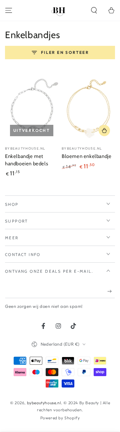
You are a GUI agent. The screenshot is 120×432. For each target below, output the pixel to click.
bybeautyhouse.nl (44, 402)
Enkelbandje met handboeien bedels (26, 160)
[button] (94, 10)
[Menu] (8, 10)
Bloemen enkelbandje (86, 156)
